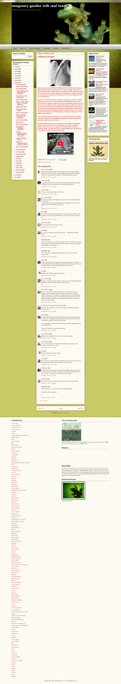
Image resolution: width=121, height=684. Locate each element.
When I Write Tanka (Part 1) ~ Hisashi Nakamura (22, 103)
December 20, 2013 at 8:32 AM (48, 177)
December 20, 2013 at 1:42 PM (48, 275)
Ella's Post (14, 459)
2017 (16, 73)
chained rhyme (15, 631)
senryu (13, 664)
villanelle (14, 676)
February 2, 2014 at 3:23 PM (48, 397)
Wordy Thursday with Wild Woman (20, 625)
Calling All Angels (21, 107)
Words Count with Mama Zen (18, 623)
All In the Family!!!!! (21, 120)
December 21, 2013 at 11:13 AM (49, 364)
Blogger (75, 680)
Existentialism (15, 460)
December (19, 84)
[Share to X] (63, 160)
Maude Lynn (44, 222)
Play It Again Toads (16, 562)
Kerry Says (14, 509)
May (17, 163)
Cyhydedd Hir (15, 455)
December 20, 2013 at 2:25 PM (48, 286)
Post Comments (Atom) (63, 412)
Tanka (13, 604)
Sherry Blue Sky (45, 290)
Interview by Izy (15, 498)
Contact (55, 48)
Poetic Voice (14, 568)
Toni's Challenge (15, 610)
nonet (13, 649)
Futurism (14, 476)
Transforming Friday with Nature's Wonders (22, 92)
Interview (14, 496)
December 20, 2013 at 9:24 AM (48, 186)
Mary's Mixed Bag (16, 531)
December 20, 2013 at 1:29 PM (48, 267)
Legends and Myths (16, 515)
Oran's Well (14, 547)
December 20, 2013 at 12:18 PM (48, 247)
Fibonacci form (15, 468)
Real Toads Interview (16, 576)
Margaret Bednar (15, 527)
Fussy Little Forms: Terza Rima (101, 82)
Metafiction (14, 533)
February (19, 170)
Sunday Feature (15, 598)
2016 (16, 76)
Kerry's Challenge (16, 511)
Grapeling (14, 480)
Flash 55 (13, 472)
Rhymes (13, 580)
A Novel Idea (15, 423)
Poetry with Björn (16, 570)
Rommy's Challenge (16, 582)
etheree (13, 635)
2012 (16, 175)
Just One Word (15, 504)
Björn (13, 443)
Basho (13, 439)
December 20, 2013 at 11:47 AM (49, 219)
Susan (42, 211)
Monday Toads (15, 539)
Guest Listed (14, 482)
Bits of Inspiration (16, 441)
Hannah (43, 315)
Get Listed (14, 478)
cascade (13, 629)
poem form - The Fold (17, 661)
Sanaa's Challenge (16, 584)
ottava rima (14, 653)
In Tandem (14, 494)
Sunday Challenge (16, 596)
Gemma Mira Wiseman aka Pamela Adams (52, 305)
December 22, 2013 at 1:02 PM (48, 383)
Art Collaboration (16, 429)
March (18, 167)
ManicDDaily (15, 525)
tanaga (13, 670)
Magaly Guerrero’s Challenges (19, 519)
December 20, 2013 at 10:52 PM (48, 330)
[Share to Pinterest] (66, 160)
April (17, 165)
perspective (14, 659)
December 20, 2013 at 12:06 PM (48, 236)
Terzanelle (14, 606)
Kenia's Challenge (16, 508)
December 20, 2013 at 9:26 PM (48, 311)
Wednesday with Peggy (21, 109)
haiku (13, 643)
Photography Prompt (16, 557)
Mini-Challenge (15, 537)
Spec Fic (14, 592)
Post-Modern (15, 572)
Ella (42, 271)
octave (13, 651)
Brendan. (14, 449)
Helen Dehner (15, 486)
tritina (13, 674)
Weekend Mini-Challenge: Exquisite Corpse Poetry (100, 122)
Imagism (14, 492)
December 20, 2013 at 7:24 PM (48, 302)
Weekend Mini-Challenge (17, 619)
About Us (23, 48)
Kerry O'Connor (45, 169)
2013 (16, 82)
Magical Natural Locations (18, 521)
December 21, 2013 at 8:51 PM (48, 375)
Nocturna (14, 545)
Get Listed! (19, 122)
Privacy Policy (65, 48)
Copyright (47, 48)
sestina (13, 666)
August (18, 156)
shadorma (14, 668)
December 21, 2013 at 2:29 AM (48, 338)
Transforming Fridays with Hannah (20, 611)
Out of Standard (15, 549)
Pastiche (13, 551)
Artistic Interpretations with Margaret (20, 435)
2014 (16, 80)
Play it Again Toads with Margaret (20, 564)
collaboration (15, 633)
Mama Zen (14, 523)
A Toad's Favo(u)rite (16, 425)
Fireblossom (44, 368)
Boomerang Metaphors (17, 447)
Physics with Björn (16, 559)
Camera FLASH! (16, 451)
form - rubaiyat (15, 639)
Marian (13, 529)
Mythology (14, 543)
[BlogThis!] (61, 160)
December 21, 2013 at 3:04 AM (48, 347)
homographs (14, 645)
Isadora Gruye (15, 500)
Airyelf (64, 680)
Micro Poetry (15, 535)
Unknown (43, 190)
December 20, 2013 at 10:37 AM (49, 194)
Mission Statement (34, 48)
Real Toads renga (16, 578)
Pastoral (13, 553)
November (19, 149)
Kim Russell (14, 513)
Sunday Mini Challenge (17, 600)
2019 (16, 69)
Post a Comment (43, 401)
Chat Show (14, 453)
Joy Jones (14, 502)
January (18, 172)
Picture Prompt (15, 560)
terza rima (14, 672)
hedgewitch (44, 180)
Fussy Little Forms (16, 474)
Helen (42, 230)
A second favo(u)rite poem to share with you (22, 143)
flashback (14, 637)
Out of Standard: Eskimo (21, 138)
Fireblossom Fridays (46, 162)
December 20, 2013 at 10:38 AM (49, 208)
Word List (14, 621)
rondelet (13, 662)
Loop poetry (14, 517)
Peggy (42, 260)
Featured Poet (15, 466)
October (19, 152)
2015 (16, 78)
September (20, 154)
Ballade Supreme (15, 437)
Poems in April (15, 566)
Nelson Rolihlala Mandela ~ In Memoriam (21, 116)
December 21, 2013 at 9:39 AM (48, 355)
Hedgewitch (14, 484)
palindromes (14, 655)
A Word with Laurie (16, 427)
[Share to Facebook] (64, 160)
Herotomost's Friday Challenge (19, 490)
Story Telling (15, 594)
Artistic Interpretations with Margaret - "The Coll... (21, 134)
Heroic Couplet (15, 488)
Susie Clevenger (45, 334)
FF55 (13, 464)
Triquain (13, 613)
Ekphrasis (14, 457)
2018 (16, 71)
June (18, 161)
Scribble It (14, 586)
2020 (16, 67)
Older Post (80, 408)
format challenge (15, 641)
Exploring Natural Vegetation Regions (20, 462)
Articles (13, 433)
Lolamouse (44, 379)
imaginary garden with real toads (39, 6)
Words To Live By (100, 108)
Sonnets (13, 590)
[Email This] (59, 160)
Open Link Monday (22, 86)
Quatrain (14, 574)
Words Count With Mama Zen (21, 96)
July (17, 158)
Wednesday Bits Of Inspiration (19, 615)
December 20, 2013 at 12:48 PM (48, 256)
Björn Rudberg (15, 445)
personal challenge (16, 657)
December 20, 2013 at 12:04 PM (48, 227)
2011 (16, 177)
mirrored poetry (15, 647)
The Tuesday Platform (99, 57)
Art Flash (14, 431)
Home (15, 48)
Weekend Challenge (16, 617)
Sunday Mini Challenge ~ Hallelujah (20, 128)
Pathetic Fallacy (15, 555)
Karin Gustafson (15, 506)
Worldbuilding (15, 627)
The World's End (21, 88)
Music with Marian (16, 541)
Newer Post (41, 408)
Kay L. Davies (44, 197)
